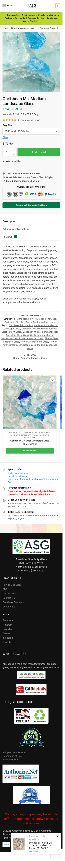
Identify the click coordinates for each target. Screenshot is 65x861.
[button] (57, 6)
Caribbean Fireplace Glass (18, 322)
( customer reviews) (29, 120)
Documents (8, 606)
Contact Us (8, 597)
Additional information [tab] (15, 229)
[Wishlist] (52, 379)
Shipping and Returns (14, 752)
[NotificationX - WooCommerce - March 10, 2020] (36, 843)
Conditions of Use (12, 755)
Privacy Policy (10, 759)
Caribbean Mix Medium (21, 325)
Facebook (7, 620)
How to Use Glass (12, 584)
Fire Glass (35, 21)
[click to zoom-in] (32, 62)
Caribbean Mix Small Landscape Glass (29, 440)
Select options (29, 450)
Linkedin (7, 629)
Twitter (6, 633)
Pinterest (7, 624)
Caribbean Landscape (44, 322)
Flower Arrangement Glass (23, 28)
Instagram (8, 637)
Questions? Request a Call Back (31, 205)
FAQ (4, 589)
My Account (9, 593)
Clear (5, 137)
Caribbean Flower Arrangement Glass (36, 318)
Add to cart (39, 152)
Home (5, 28)
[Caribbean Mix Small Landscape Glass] (29, 402)
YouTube (7, 642)
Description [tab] (9, 221)
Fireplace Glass (11, 341)
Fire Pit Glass (51, 338)
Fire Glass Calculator (13, 602)
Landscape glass (27, 344)
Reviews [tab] (9, 236)
